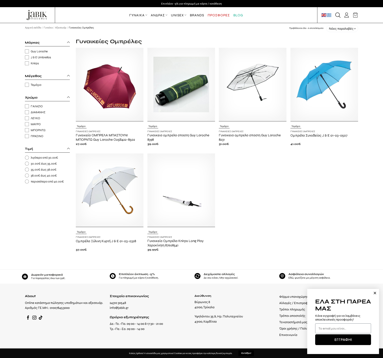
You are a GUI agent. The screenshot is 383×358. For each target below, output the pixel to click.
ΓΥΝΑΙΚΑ (137, 15)
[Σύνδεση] (346, 15)
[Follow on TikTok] (40, 318)
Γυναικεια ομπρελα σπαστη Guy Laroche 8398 (178, 137)
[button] (338, 15)
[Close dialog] (374, 293)
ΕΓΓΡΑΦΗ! (343, 339)
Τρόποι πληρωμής (292, 309)
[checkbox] (47, 51)
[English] (324, 15)
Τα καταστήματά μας (293, 322)
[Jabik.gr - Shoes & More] (37, 15)
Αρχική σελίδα (33, 27)
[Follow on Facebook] (28, 318)
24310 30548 (118, 303)
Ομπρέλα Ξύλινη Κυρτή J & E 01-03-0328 (106, 241)
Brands (197, 15)
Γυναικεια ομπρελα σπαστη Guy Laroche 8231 (250, 137)
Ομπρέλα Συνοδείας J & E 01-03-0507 (318, 135)
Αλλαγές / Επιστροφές (295, 303)
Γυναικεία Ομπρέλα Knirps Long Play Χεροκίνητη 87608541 (175, 243)
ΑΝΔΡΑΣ (158, 15)
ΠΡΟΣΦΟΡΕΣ (219, 15)
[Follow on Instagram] (34, 318)
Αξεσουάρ (60, 27)
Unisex (177, 15)
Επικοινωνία (288, 335)
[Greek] (329, 15)
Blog (238, 15)
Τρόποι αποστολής (292, 316)
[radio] (47, 157)
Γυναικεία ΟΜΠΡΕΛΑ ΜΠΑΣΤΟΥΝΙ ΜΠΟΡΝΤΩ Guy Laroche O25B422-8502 (105, 137)
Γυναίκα (48, 27)
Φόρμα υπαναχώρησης (295, 296)
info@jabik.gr (119, 308)
